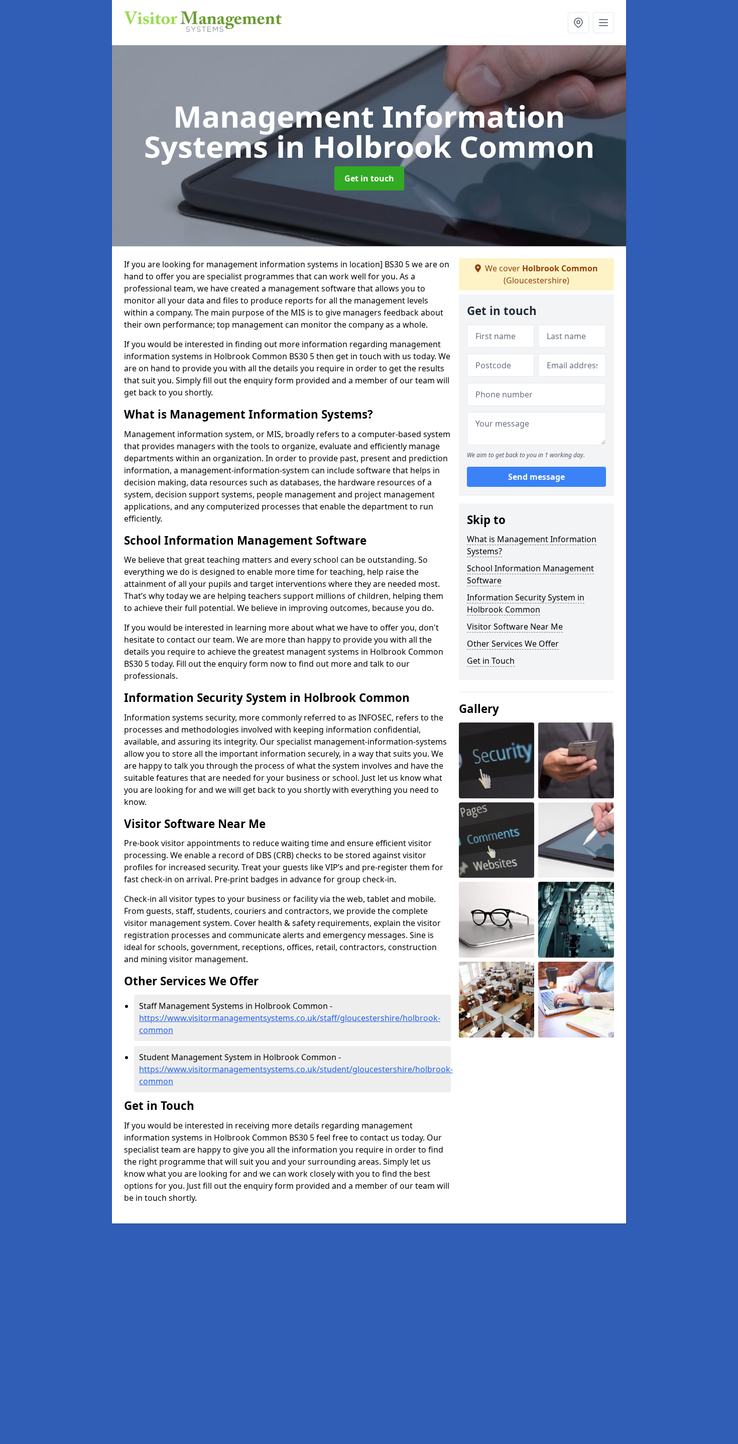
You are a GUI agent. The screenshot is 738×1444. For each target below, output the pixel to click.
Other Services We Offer (513, 643)
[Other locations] (578, 22)
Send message (536, 476)
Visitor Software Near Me (515, 626)
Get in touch (369, 178)
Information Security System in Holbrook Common (525, 603)
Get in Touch (491, 660)
